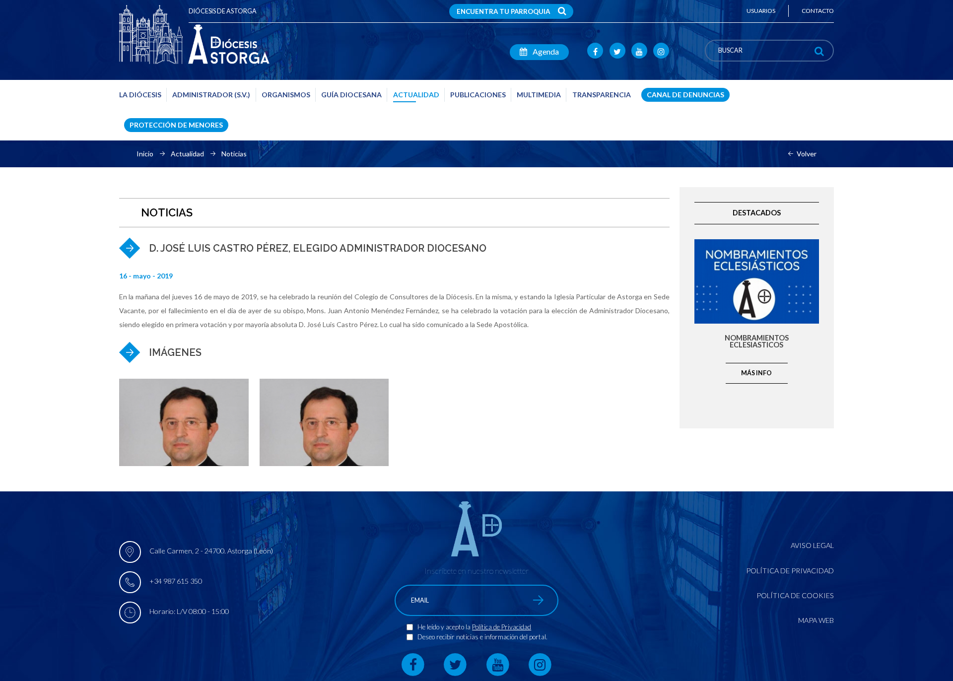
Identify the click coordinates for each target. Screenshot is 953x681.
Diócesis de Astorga (223, 11)
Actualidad (187, 153)
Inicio (144, 153)
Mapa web (816, 620)
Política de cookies (795, 595)
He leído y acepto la (444, 627)
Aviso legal (812, 545)
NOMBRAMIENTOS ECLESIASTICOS (757, 342)
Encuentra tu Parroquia (503, 11)
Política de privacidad (790, 570)
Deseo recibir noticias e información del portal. (482, 637)
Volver (807, 153)
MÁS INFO (756, 373)
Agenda (545, 51)
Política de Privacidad (501, 627)
